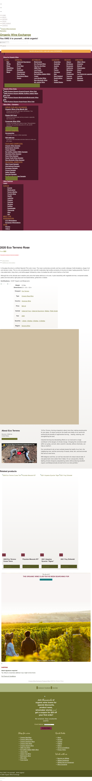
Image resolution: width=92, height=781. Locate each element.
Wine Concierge (62, 764)
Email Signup (6, 23)
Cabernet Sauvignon (38, 311)
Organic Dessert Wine (27, 746)
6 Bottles (35, 321)
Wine (48, 681)
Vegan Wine (24, 752)
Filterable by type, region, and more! (22, 85)
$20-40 (24, 306)
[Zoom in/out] (0, 778)
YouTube (47, 11)
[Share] (2, 778)
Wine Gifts (23, 758)
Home (4, 15)
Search (91, 1)
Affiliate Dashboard (63, 760)
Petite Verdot (54, 311)
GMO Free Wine (25, 748)
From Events (24, 760)
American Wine (26, 301)
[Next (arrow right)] (1, 780)
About (4, 17)
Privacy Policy (61, 750)
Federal (59, 743)
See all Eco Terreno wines (9, 439)
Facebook (47, 7)
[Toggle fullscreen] (1, 778)
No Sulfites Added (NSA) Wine (29, 750)
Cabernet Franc (26, 311)
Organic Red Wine (25, 737)
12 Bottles (42, 321)
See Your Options (46, 579)
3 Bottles (29, 321)
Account (59, 739)
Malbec (47, 311)
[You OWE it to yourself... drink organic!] (8, 29)
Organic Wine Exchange (15, 35)
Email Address (39, 724)
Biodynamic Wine (25, 756)
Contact (5, 25)
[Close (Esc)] (4, 778)
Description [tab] (5, 260)
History (4, 19)
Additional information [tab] (8, 263)
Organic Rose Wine (27, 296)
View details (7, 566)
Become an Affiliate (63, 758)
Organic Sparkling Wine (27, 741)
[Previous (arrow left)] (0, 780)
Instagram (47, 3)
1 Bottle (24, 321)
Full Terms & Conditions (8, 676)
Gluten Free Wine (25, 754)
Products (44, 681)
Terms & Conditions (63, 748)
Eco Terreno (25, 291)
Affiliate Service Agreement (65, 762)
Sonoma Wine (26, 326)
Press (4, 21)
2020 (23, 316)
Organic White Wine (26, 739)
